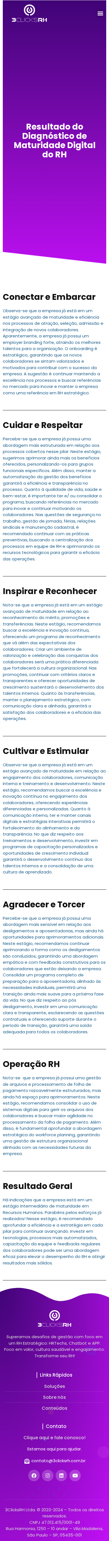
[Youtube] (75, 1475)
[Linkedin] (61, 1475)
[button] (100, 13)
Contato (56, 1426)
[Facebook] (34, 1475)
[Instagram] (47, 1475)
